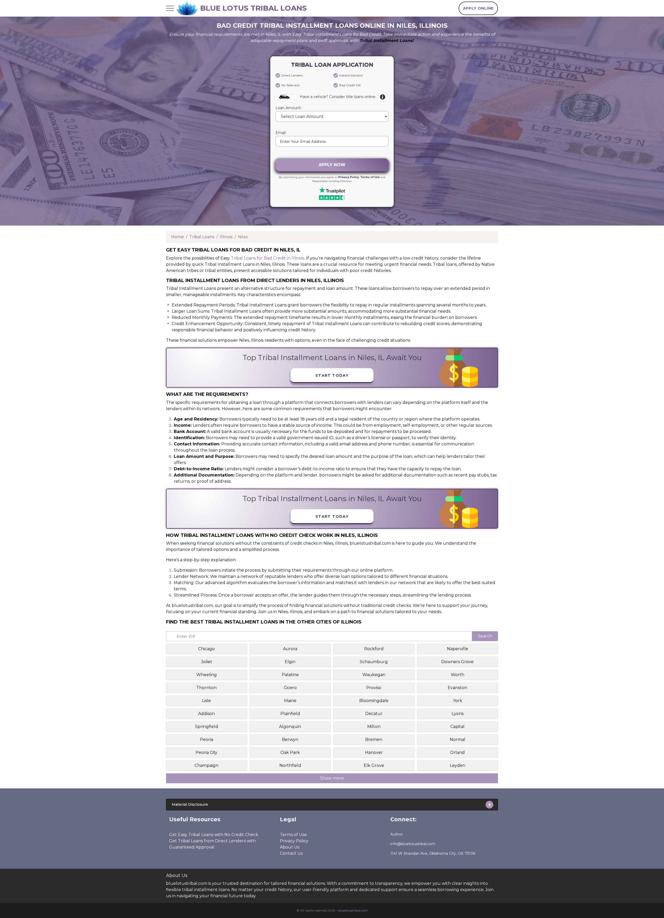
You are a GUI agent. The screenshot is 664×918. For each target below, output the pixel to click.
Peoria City (206, 752)
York (457, 700)
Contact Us (291, 853)
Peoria (206, 739)
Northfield (290, 765)
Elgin (290, 661)
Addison (206, 713)
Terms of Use (370, 177)
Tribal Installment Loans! (386, 40)
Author (396, 834)
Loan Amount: (288, 108)
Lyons (458, 713)
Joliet (206, 661)
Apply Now (332, 164)
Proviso (373, 687)
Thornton (206, 687)
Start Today (332, 375)
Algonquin (290, 726)
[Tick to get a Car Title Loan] (382, 97)
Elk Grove (374, 765)
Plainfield (290, 713)
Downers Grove (457, 661)
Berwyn (290, 739)
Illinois (226, 236)
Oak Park (290, 752)
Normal (457, 739)
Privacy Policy (348, 177)
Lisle (206, 700)
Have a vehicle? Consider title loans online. (338, 96)
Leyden (457, 765)
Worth (457, 674)
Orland (457, 752)
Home (177, 236)
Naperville (457, 648)
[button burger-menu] (170, 8)
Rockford (374, 648)
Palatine (290, 674)
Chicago (206, 648)
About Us (289, 847)
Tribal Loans (201, 236)
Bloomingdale (374, 700)
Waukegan (373, 674)
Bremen (373, 739)
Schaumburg (374, 661)
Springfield (206, 726)
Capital (457, 726)
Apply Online (478, 8)
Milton (374, 726)
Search (485, 636)
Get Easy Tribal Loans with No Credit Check (213, 834)
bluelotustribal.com (353, 910)
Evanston (457, 687)
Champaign (206, 765)
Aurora (290, 648)
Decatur (374, 713)
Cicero (290, 687)
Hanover (374, 752)
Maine (290, 700)
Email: (280, 133)
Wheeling (206, 674)
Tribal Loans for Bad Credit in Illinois (267, 258)
